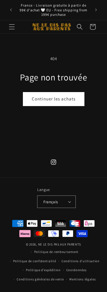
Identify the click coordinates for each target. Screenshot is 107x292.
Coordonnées (76, 270)
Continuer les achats (53, 99)
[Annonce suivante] (96, 9)
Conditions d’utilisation (81, 261)
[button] (11, 26)
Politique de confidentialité (34, 261)
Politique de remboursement (56, 252)
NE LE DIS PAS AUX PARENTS (59, 244)
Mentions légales (82, 279)
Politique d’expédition (43, 270)
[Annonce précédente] (11, 9)
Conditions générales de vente (40, 279)
